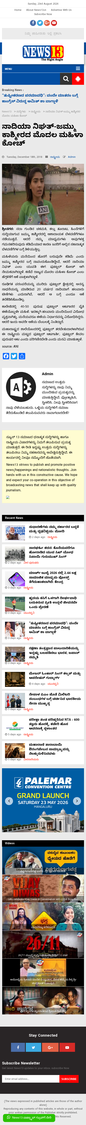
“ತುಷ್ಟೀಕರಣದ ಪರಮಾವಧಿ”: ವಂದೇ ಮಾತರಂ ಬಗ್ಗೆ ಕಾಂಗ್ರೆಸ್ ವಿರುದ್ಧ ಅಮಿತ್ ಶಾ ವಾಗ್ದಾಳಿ (53, 628)
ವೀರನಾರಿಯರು (31, 760)
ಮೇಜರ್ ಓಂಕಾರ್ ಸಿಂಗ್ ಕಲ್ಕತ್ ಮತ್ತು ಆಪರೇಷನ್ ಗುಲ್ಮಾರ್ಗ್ (55, 676)
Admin (72, 157)
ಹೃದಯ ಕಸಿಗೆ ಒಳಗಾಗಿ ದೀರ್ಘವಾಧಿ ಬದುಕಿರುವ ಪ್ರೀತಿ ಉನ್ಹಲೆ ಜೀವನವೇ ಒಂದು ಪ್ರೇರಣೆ (53, 603)
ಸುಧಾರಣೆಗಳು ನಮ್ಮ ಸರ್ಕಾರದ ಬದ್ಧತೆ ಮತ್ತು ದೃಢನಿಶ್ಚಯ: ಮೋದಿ (54, 529)
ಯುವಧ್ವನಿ (29, 613)
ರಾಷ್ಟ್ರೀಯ (55, 157)
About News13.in (36, 10)
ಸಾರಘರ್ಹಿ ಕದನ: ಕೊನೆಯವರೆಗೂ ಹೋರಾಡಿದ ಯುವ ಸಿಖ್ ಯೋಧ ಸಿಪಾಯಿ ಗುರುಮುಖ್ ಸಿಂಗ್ (52, 553)
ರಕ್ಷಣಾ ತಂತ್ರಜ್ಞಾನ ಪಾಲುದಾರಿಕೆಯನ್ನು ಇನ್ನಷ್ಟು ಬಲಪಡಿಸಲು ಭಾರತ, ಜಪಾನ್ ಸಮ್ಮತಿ (54, 653)
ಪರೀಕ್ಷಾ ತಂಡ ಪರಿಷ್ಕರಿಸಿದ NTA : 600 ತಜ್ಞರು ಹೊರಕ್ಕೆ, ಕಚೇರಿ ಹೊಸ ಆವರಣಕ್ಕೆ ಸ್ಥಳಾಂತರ (54, 724)
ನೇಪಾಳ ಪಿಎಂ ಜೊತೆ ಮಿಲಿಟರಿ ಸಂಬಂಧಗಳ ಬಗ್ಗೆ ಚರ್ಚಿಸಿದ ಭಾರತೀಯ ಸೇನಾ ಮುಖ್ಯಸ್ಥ (55, 699)
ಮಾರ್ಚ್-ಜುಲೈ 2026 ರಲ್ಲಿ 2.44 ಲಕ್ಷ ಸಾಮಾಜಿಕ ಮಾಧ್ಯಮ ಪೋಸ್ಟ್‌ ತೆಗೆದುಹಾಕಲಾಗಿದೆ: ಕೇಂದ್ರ (52, 578)
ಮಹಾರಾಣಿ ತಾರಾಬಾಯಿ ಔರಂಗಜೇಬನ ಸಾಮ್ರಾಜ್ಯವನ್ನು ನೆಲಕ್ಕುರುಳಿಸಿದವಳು (49, 749)
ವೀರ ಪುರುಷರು (31, 563)
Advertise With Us (61, 10)
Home (17, 10)
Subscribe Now (43, 14)
